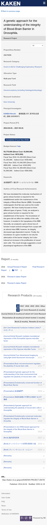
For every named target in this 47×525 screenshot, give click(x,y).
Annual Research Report (17, 267)
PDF (16, 270)
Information (5, 493)
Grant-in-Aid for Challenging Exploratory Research (23, 67)
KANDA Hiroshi (10, 114)
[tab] (24, 295)
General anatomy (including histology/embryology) (23, 90)
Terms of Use (6, 510)
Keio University (9, 102)
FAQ (3, 501)
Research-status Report (16, 277)
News (3, 506)
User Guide (5, 497)
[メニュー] (44, 3)
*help (18, 146)
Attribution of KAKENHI (10, 514)
